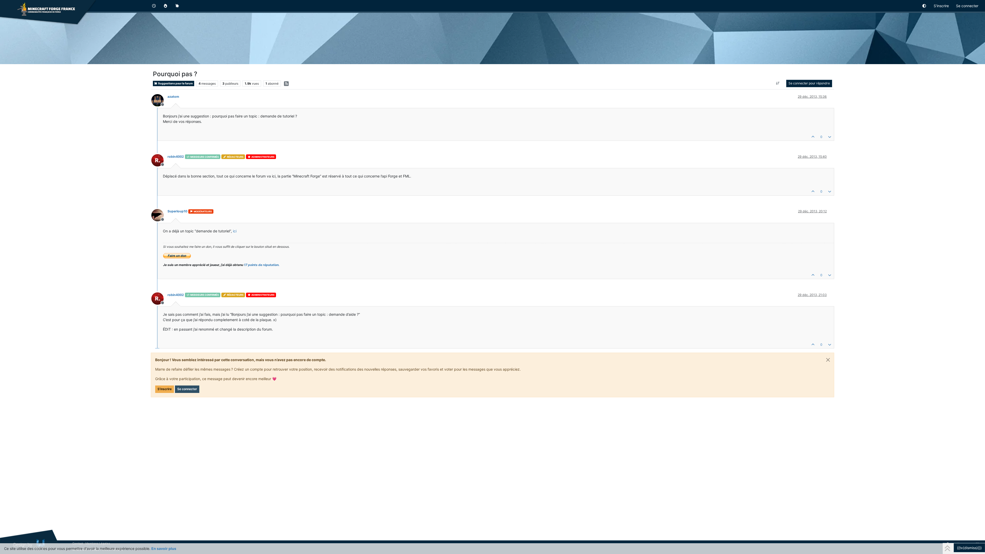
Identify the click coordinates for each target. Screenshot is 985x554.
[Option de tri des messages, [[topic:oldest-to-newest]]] (778, 83)
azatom (173, 96)
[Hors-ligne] (159, 100)
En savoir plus (163, 548)
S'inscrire (164, 389)
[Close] (828, 360)
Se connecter (187, 389)
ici (235, 231)
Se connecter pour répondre (809, 83)
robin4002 (176, 157)
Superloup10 (177, 211)
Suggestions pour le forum (175, 83)
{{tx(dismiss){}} (969, 548)
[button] (924, 6)
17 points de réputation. (262, 265)
